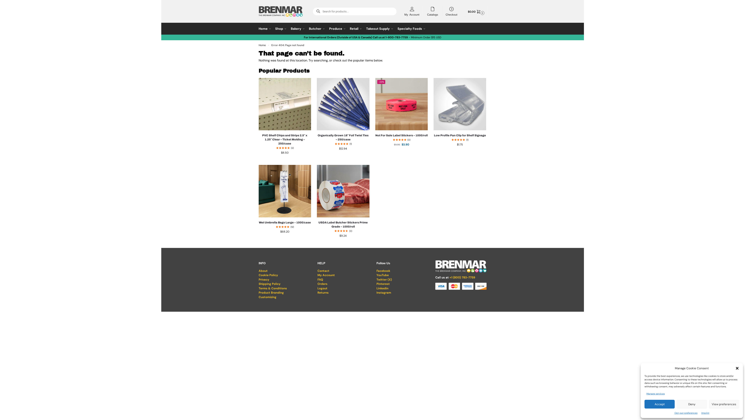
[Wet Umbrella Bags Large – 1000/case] (285, 191)
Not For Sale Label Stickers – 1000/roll (401, 135)
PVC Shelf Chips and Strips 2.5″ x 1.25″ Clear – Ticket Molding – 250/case (284, 139)
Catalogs (432, 14)
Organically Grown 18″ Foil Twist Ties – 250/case (343, 137)
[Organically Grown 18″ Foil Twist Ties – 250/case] (343, 104)
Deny (691, 404)
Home (262, 45)
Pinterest (383, 284)
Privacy (264, 280)
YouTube (382, 275)
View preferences (724, 404)
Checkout (451, 14)
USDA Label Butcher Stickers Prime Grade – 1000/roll (343, 224)
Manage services (655, 393)
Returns (323, 293)
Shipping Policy (269, 284)
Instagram (383, 293)
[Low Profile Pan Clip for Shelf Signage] (460, 104)
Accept (660, 404)
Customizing (267, 297)
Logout (322, 288)
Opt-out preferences (685, 413)
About (263, 271)
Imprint (705, 413)
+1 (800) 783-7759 (462, 277)
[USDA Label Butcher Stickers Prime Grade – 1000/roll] (343, 191)
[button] (737, 368)
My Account (411, 14)
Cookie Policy (268, 275)
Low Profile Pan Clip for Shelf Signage (460, 135)
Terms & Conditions (273, 288)
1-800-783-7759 (396, 37)
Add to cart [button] (284, 161)
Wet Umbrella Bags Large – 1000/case (285, 222)
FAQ (320, 280)
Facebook (383, 271)
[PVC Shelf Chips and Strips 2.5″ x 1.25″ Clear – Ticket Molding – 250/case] (285, 104)
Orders (322, 284)
